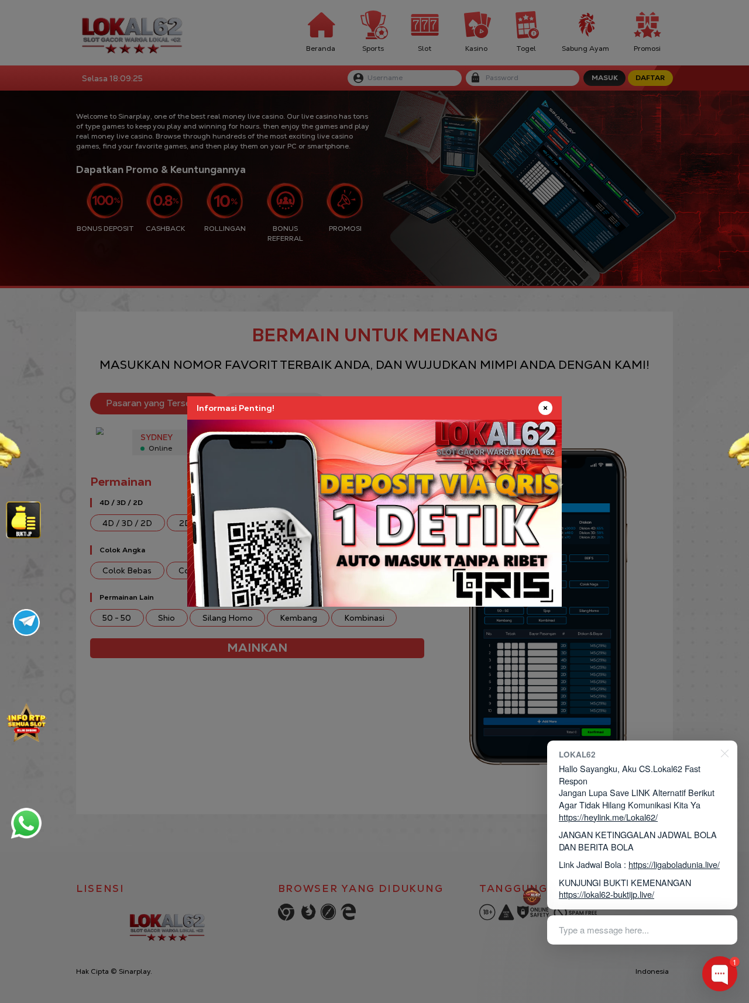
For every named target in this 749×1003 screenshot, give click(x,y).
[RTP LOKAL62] (23, 520)
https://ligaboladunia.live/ (674, 864)
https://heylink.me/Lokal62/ (608, 817)
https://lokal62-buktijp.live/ (606, 894)
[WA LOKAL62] (26, 823)
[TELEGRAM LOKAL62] (26, 622)
